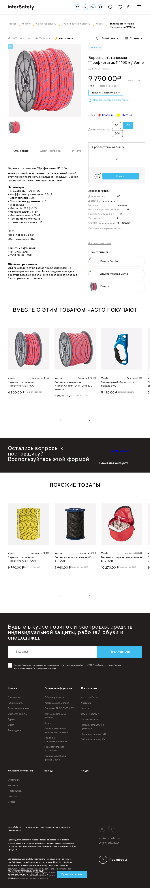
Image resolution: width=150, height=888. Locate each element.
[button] (60, 419)
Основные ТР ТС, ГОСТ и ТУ (59, 708)
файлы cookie (32, 871)
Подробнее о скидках (108, 86)
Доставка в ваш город (99, 243)
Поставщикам (15, 791)
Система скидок (89, 719)
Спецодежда (15, 697)
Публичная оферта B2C (93, 739)
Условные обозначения (56, 703)
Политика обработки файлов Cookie (55, 758)
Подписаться (120, 651)
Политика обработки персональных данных (56, 730)
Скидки (85, 770)
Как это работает (90, 697)
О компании (14, 780)
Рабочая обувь (15, 703)
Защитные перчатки (18, 708)
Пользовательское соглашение (54, 749)
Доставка (86, 703)
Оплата (85, 708)
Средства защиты (17, 714)
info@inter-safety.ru (109, 838)
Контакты (13, 785)
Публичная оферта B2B (93, 734)
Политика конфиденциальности (56, 740)
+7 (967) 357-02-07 (109, 843)
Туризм (12, 719)
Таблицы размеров (54, 697)
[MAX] (100, 7)
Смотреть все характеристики (104, 228)
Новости (12, 796)
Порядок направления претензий (92, 727)
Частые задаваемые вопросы (55, 716)
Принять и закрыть (71, 874)
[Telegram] (93, 7)
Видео (47, 723)
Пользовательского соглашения (44, 668)
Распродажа (14, 730)
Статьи (12, 802)
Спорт (11, 725)
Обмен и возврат (90, 714)
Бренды (48, 770)
